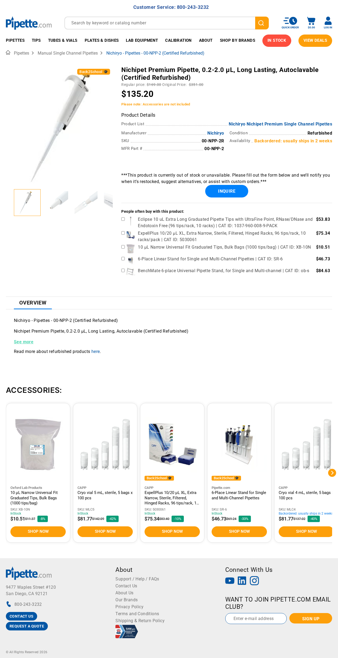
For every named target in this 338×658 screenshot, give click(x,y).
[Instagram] (254, 581)
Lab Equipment (142, 40)
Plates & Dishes (102, 40)
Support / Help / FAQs (137, 578)
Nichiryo (215, 133)
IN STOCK (276, 40)
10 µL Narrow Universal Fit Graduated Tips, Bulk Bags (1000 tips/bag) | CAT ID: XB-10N (224, 247)
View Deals (315, 40)
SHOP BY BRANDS (237, 40)
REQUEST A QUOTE (27, 626)
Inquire (226, 191)
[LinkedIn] (242, 581)
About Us (124, 592)
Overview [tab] (32, 302)
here (95, 351)
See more (23, 341)
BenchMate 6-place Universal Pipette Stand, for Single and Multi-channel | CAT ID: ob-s (223, 270)
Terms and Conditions (137, 613)
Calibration (178, 40)
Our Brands (126, 599)
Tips (36, 40)
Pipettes (15, 40)
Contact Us (126, 585)
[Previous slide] (10, 203)
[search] (262, 23)
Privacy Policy (129, 606)
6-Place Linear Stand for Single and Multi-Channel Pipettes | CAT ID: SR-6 (210, 258)
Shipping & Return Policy (140, 620)
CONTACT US (21, 616)
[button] (27, 202)
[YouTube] (229, 581)
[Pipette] (29, 23)
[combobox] (166, 23)
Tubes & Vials (62, 40)
